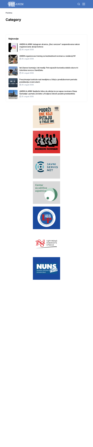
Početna (9, 13)
